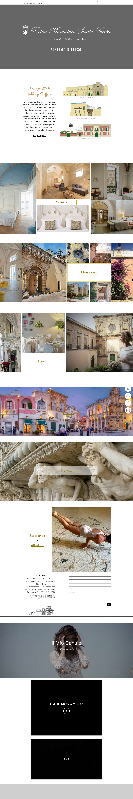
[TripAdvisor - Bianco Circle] (128, 396)
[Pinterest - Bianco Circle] (128, 388)
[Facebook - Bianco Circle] (128, 403)
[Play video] (66, 711)
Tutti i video (65, 671)
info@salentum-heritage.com (44, 589)
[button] (27, 3)
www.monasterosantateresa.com (41, 587)
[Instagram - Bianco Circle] (128, 410)
